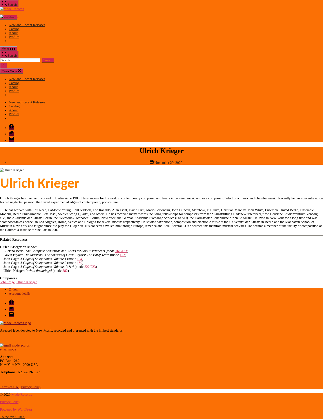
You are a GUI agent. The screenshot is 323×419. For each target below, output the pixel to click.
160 (79, 263)
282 (65, 271)
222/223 (90, 267)
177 (122, 255)
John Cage (7, 282)
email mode (8, 349)
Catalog (14, 29)
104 (79, 259)
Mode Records (21, 394)
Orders (13, 289)
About (13, 33)
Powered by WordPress (16, 409)
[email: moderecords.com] (15, 345)
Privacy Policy (31, 387)
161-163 (121, 251)
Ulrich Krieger (26, 282)
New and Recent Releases (27, 25)
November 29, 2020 (168, 162)
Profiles (14, 37)
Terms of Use (9, 387)
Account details (19, 293)
